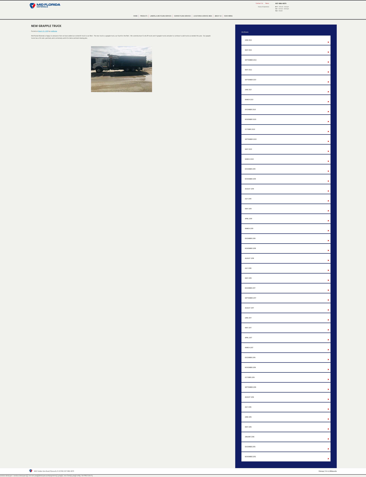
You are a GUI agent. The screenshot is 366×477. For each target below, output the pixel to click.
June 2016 (248, 417)
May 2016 (248, 427)
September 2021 (250, 80)
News (267, 3)
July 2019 (248, 199)
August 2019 (249, 189)
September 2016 (250, 387)
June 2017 (248, 318)
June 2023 (248, 40)
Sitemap (321, 471)
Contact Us (259, 3)
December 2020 (250, 109)
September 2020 (250, 139)
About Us (218, 16)
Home (135, 16)
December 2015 (250, 447)
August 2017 (249, 308)
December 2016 (250, 357)
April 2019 (248, 219)
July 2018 (248, 268)
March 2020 (249, 159)
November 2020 (250, 119)
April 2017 (248, 337)
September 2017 (250, 298)
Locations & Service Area (203, 16)
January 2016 (249, 437)
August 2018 (249, 258)
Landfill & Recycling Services (160, 16)
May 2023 (248, 50)
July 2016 (248, 407)
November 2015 (250, 457)
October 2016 (250, 377)
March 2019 (249, 228)
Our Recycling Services (182, 16)
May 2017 (248, 328)
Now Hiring (228, 16)
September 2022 (250, 60)
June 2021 (248, 90)
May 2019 (248, 209)
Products (143, 16)
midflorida (54, 31)
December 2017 (250, 288)
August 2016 (249, 397)
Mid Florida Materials (44, 7)
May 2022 (248, 70)
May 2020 (248, 149)
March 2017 (249, 347)
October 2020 (250, 129)
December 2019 (250, 169)
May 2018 (248, 278)
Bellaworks (333, 471)
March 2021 (249, 99)
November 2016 (250, 367)
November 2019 (250, 179)
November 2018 (250, 248)
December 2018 (250, 238)
